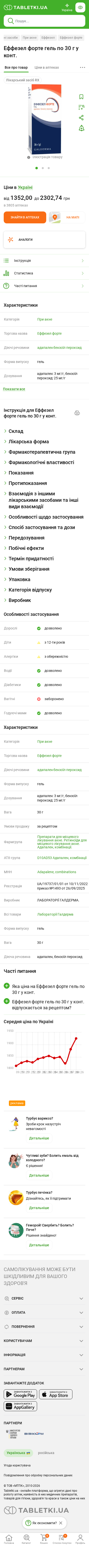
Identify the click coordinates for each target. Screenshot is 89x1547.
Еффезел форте (71, 37)
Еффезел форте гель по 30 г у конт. (41, 52)
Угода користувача (17, 1465)
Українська (16, 1453)
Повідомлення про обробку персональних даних (38, 1475)
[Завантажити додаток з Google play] (20, 1394)
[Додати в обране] (81, 97)
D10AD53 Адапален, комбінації (62, 858)
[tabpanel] (44, 433)
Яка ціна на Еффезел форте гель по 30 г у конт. (48, 989)
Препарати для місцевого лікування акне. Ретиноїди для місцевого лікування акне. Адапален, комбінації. (62, 842)
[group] (44, 196)
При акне (30, 37)
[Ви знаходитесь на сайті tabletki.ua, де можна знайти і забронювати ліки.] (26, 7)
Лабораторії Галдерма (55, 914)
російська (46, 1453)
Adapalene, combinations (56, 872)
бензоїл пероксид (67, 348)
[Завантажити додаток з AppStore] (55, 1394)
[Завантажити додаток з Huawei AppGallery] (20, 1406)
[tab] (16, 67)
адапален (45, 348)
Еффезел (48, 37)
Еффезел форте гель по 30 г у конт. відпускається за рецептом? (48, 1004)
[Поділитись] (81, 118)
